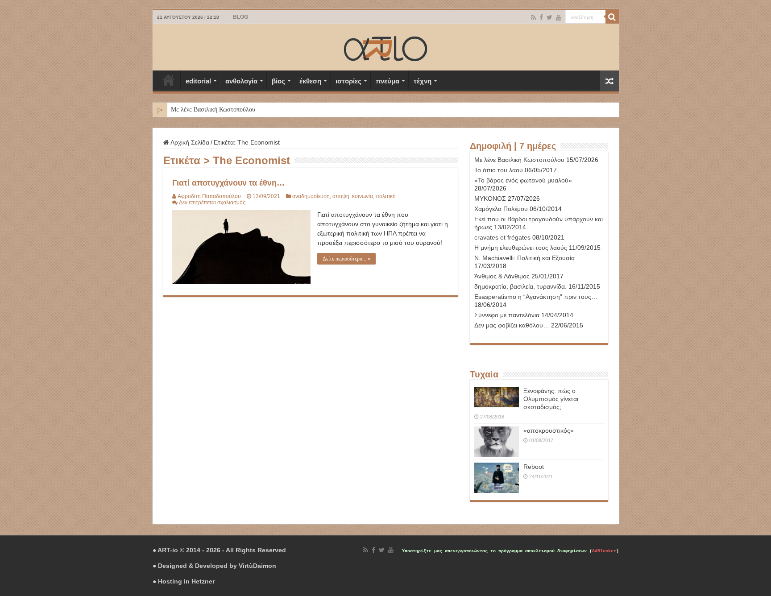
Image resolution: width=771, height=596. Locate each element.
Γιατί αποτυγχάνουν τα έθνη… (228, 182)
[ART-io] (385, 47)
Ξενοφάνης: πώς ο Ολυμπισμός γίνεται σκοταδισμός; (550, 398)
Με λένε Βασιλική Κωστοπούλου (213, 109)
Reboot (533, 466)
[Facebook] (541, 17)
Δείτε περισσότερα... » (346, 259)
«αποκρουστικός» (548, 430)
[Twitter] (549, 17)
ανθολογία (241, 81)
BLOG (240, 17)
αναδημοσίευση (311, 196)
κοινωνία (362, 196)
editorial (198, 81)
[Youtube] (558, 17)
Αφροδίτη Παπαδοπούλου (209, 196)
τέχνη (422, 81)
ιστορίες (348, 81)
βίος (278, 81)
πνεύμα (387, 81)
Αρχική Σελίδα (168, 79)
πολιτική (386, 196)
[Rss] (533, 17)
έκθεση (310, 81)
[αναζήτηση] (612, 17)
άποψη (340, 196)
